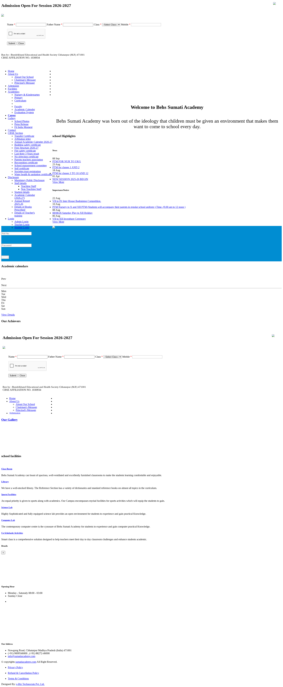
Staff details (20, 183)
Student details (21, 192)
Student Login (21, 227)
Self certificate (21, 168)
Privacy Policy (15, 667)
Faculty (18, 106)
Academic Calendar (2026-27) (24, 196)
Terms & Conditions (18, 678)
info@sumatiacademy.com (21, 656)
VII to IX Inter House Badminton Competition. (76, 201)
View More (58, 182)
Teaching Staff (28, 186)
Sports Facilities (8, 494)
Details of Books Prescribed (23, 208)
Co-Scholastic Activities (12, 533)
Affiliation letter (22, 139)
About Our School (24, 77)
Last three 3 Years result (26, 153)
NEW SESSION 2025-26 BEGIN (70, 179)
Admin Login (21, 221)
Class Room (6, 469)
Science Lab (6, 507)
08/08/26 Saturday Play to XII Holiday (72, 213)
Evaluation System (24, 112)
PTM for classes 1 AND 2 (65, 167)
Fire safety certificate (25, 150)
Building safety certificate (27, 144)
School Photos (21, 121)
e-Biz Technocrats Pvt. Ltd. (30, 684)
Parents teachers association (28, 159)
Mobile (125, 24)
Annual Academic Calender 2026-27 (33, 142)
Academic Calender (24, 109)
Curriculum (20, 100)
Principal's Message (24, 82)
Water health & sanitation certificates (33, 174)
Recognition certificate (26, 162)
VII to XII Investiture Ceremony (69, 218)
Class (97, 24)
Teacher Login (21, 224)
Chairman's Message (25, 80)
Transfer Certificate (24, 136)
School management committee (30, 165)
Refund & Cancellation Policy (23, 673)
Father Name (54, 24)
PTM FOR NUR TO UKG (66, 161)
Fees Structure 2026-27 (26, 147)
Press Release (21, 124)
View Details (8, 314)
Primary (18, 97)
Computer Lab (8, 520)
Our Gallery (9, 419)
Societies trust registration (27, 171)
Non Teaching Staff (31, 189)
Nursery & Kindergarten (27, 94)
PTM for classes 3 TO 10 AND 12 (70, 173)
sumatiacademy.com (25, 661)
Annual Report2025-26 (22, 202)
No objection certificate (26, 156)
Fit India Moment (23, 127)
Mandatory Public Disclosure (29, 180)
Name (11, 24)
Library (5, 481)
